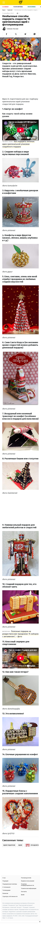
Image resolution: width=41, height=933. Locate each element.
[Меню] (3, 2)
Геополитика (18, 7)
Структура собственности (9, 896)
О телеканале (6, 887)
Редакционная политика (9, 884)
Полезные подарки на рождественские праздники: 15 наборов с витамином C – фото (20, 634)
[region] (20, 928)
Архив (22, 894)
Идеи (4, 10)
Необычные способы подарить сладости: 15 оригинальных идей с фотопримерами (26, 10)
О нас (4, 878)
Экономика (32, 7)
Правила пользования (27, 881)
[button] (6, 34)
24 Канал (5, 7)
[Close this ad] (39, 921)
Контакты (24, 891)
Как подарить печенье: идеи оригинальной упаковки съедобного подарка (18, 144)
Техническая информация (28, 888)
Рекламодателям (26, 878)
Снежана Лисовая (12, 29)
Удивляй (10, 10)
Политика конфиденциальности (27, 884)
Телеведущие (6, 890)
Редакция (5, 881)
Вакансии (5, 893)
